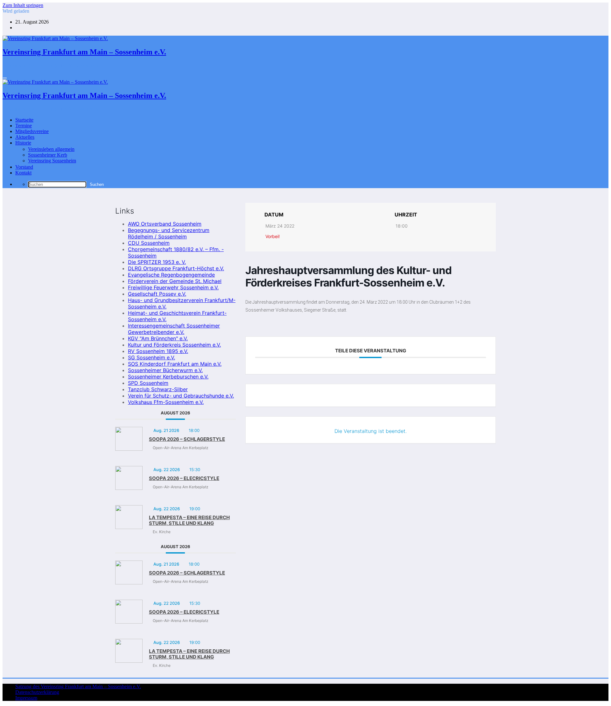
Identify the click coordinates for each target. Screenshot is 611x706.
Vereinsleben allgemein (51, 149)
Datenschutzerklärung (37, 692)
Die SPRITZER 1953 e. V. (157, 262)
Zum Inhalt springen (23, 5)
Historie (23, 142)
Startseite (24, 120)
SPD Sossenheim (148, 383)
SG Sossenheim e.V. (151, 357)
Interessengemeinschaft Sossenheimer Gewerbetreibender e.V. (174, 328)
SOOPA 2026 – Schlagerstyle (187, 439)
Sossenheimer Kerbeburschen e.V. (168, 376)
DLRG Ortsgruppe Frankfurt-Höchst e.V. (176, 268)
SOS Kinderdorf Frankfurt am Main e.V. (174, 364)
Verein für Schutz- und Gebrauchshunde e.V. (181, 395)
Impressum (26, 698)
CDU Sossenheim (149, 243)
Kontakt (23, 172)
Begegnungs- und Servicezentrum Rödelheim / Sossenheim (168, 233)
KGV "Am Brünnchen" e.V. (158, 338)
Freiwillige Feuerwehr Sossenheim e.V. (173, 287)
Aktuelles (24, 137)
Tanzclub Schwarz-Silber (158, 389)
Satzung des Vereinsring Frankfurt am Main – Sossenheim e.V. (78, 686)
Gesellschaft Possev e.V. (157, 294)
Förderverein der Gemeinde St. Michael (174, 281)
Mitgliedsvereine (32, 131)
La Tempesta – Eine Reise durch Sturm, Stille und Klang (189, 520)
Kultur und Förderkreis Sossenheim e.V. (174, 345)
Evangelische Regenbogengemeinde (171, 275)
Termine (23, 125)
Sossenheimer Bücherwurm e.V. (165, 370)
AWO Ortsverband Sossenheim (164, 224)
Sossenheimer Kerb (47, 155)
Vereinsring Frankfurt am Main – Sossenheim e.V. (84, 52)
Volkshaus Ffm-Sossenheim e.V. (166, 402)
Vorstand (24, 167)
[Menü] (5, 78)
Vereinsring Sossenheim (52, 160)
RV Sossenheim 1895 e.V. (158, 351)
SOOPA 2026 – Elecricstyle (184, 478)
